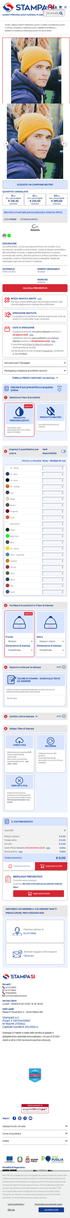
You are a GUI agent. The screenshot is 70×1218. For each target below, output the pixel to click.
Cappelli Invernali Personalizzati (21, 27)
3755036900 (10, 993)
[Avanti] (64, 143)
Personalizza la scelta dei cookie (48, 1204)
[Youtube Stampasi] (30, 1118)
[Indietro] (6, 143)
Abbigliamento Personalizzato (25, 25)
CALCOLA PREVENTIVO (35, 288)
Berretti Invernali (47, 27)
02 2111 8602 (21, 353)
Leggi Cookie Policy (16, 1204)
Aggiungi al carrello (53, 866)
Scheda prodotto (29, 219)
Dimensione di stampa (18, 645)
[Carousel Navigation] (35, 143)
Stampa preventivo (21, 866)
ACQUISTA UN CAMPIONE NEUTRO (35, 184)
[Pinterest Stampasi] (19, 1118)
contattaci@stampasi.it (16, 995)
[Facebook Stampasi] (14, 1118)
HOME (7, 25)
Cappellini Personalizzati (53, 25)
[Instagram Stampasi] (25, 1118)
